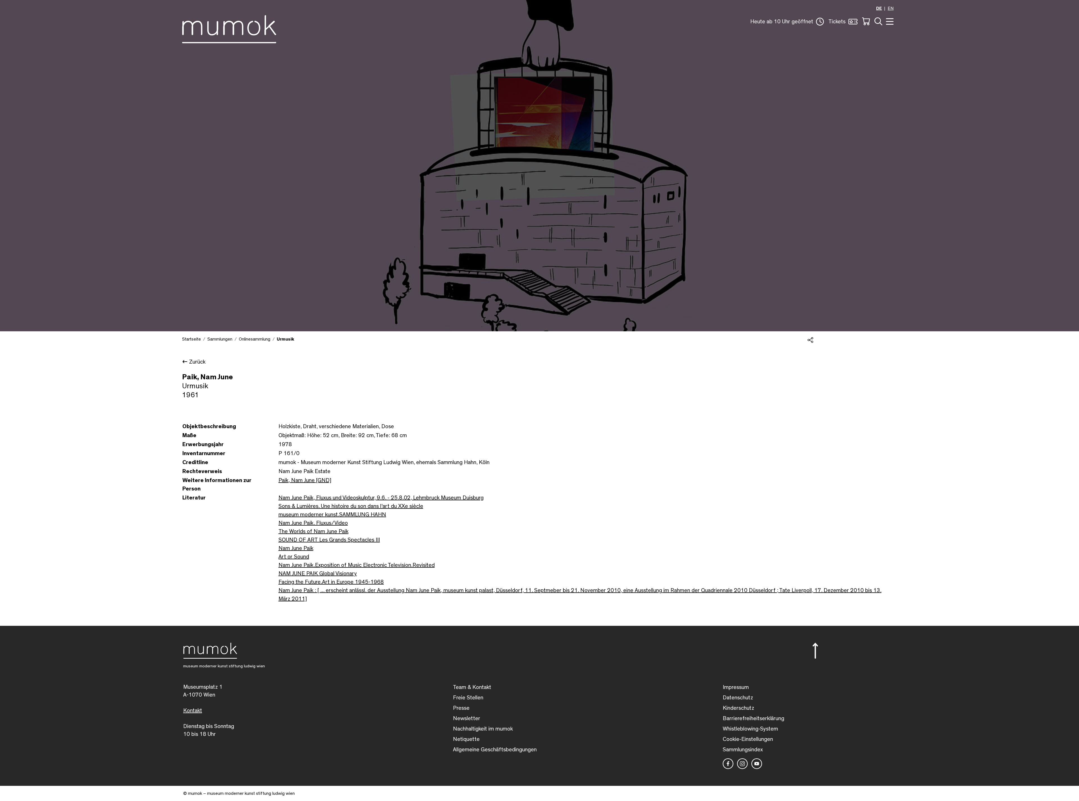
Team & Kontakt (472, 687)
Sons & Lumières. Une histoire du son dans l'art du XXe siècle (350, 506)
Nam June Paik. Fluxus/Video (313, 523)
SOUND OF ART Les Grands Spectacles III (329, 540)
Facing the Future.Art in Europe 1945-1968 (331, 582)
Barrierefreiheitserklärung (753, 718)
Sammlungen (219, 339)
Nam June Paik (295, 548)
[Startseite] (229, 28)
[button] (787, 21)
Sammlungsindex (743, 749)
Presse (461, 708)
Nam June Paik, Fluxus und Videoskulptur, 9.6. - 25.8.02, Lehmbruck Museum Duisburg (381, 498)
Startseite (191, 339)
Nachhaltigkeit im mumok (483, 729)
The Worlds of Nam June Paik (313, 531)
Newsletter (466, 718)
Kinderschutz (738, 708)
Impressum (736, 687)
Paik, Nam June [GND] (304, 480)
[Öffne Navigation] (889, 21)
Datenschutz (738, 697)
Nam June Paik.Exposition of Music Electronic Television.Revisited (356, 565)
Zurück (197, 362)
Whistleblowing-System (750, 729)
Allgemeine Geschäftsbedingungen (495, 749)
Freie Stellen (468, 697)
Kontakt (192, 710)
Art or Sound (293, 557)
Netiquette (466, 739)
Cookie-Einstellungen (748, 739)
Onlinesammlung (254, 339)
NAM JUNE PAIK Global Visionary (317, 573)
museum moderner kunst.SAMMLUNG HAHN (332, 514)
